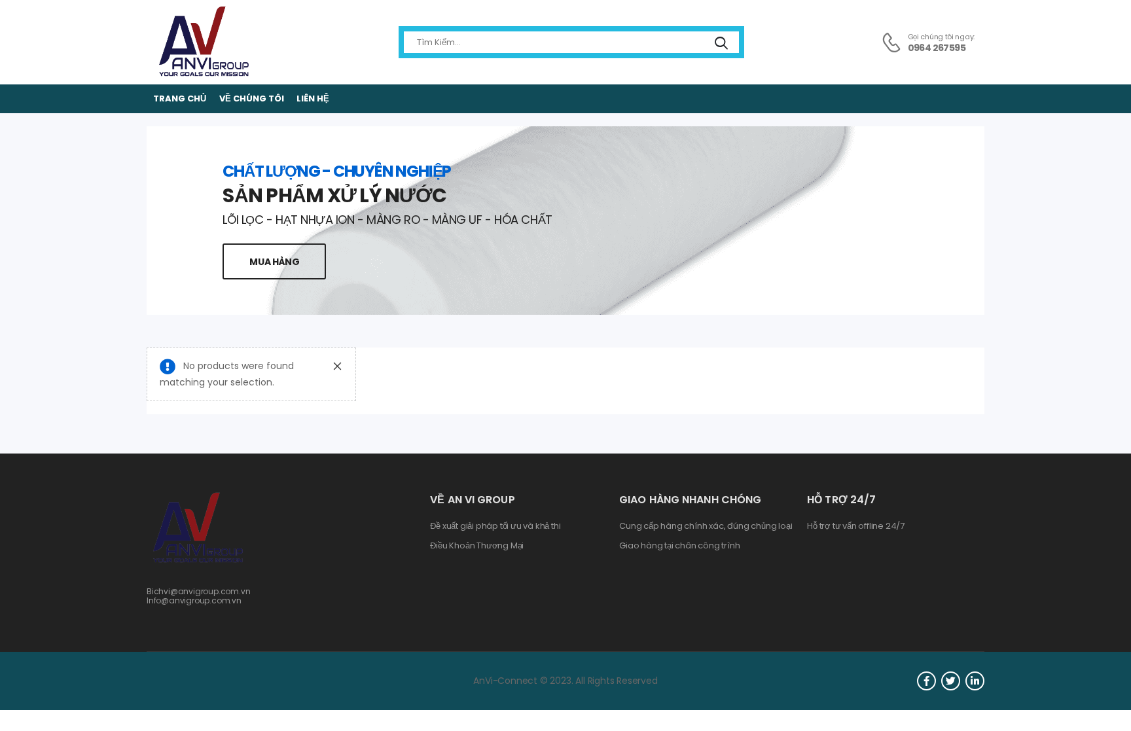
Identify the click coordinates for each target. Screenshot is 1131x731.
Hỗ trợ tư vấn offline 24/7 (856, 526)
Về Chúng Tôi (251, 98)
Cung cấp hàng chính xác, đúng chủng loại (705, 526)
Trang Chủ (179, 98)
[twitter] (950, 680)
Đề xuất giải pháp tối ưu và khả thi (495, 526)
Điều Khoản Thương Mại (477, 546)
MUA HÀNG (274, 261)
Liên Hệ (312, 98)
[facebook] (926, 680)
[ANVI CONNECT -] (203, 42)
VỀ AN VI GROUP (472, 499)
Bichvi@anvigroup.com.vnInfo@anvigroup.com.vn (199, 596)
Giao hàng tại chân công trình (679, 546)
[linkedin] (974, 680)
